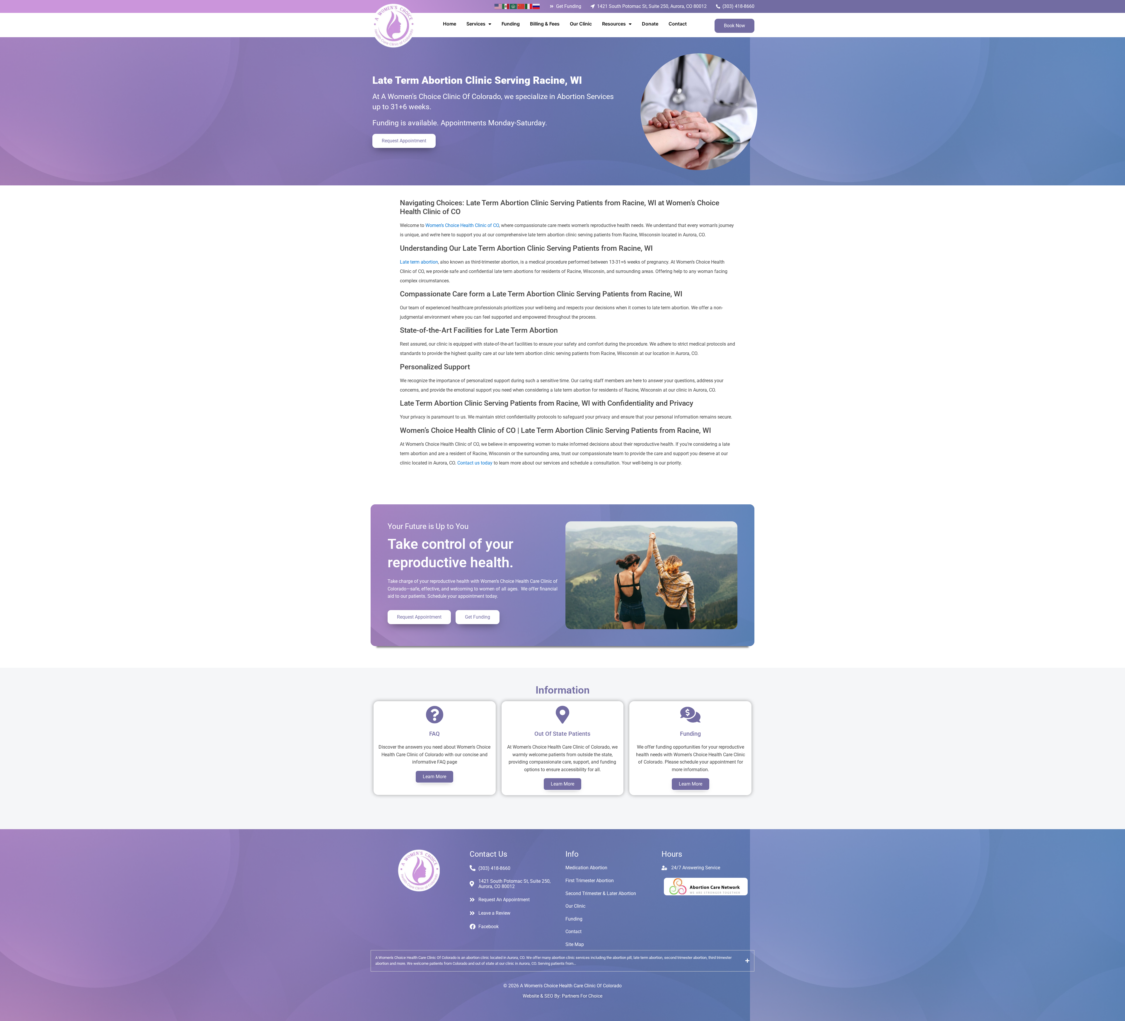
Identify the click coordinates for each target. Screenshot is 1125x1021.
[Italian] (529, 6)
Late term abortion (419, 262)
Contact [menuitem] (678, 24)
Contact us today (474, 463)
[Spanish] (506, 6)
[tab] (562, 961)
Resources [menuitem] (614, 24)
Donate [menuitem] (650, 24)
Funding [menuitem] (511, 24)
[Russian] (536, 6)
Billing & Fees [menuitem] (545, 24)
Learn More (434, 776)
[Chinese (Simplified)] (521, 6)
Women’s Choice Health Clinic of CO (462, 225)
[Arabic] (513, 6)
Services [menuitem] (475, 24)
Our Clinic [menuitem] (581, 24)
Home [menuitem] (449, 24)
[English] (498, 6)
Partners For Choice (582, 996)
